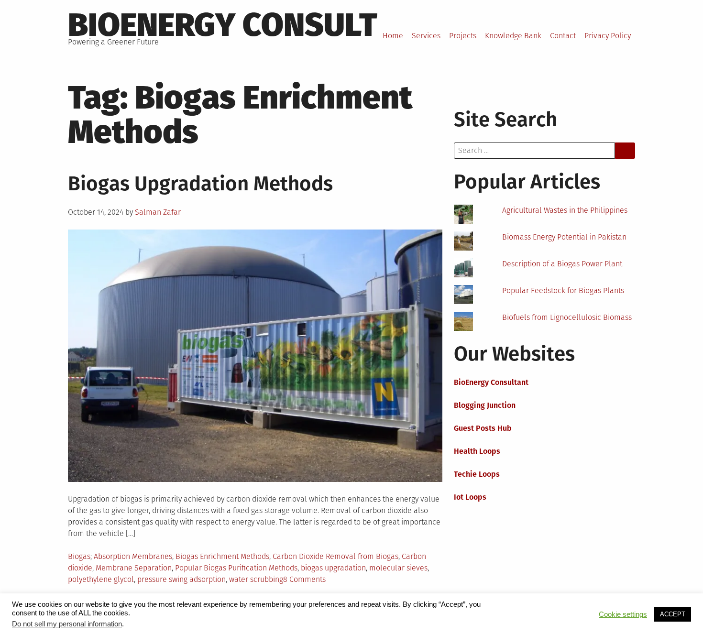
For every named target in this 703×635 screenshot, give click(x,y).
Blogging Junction (485, 405)
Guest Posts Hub (483, 428)
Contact (563, 35)
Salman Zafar (158, 212)
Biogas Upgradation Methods (200, 184)
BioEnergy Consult (222, 24)
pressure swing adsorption (181, 579)
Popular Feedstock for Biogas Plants (563, 290)
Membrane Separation (134, 567)
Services (426, 35)
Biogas (79, 556)
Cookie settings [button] (623, 614)
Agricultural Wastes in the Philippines (564, 210)
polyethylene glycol (101, 579)
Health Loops (477, 451)
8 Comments (304, 579)
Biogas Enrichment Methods (222, 556)
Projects (462, 35)
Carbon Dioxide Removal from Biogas (335, 556)
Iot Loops (470, 497)
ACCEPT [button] (672, 614)
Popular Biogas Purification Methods (236, 567)
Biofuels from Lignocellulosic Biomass (567, 317)
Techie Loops (477, 474)
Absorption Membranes (133, 556)
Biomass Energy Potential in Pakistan (564, 236)
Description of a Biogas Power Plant (562, 263)
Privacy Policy (607, 35)
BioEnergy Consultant (491, 382)
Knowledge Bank (513, 35)
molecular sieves (398, 567)
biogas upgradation (333, 567)
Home (393, 35)
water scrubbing (256, 579)
